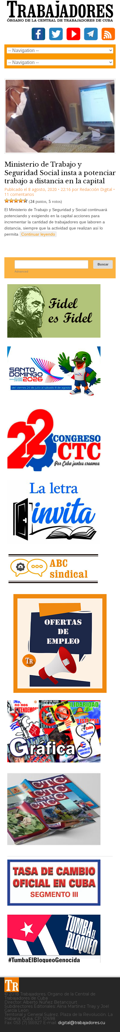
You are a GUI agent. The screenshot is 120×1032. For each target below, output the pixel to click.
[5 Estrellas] (25, 200)
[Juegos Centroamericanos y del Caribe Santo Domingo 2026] (53, 398)
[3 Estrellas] (16, 200)
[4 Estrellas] (20, 200)
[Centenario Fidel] (53, 335)
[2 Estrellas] (11, 200)
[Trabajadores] (11, 984)
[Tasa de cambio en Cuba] (53, 903)
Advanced (21, 271)
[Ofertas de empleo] (60, 643)
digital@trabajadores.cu (81, 1022)
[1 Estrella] (6, 200)
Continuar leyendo (38, 234)
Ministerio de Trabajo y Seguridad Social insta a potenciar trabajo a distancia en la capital (60, 173)
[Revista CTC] (53, 845)
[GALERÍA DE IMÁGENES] (53, 760)
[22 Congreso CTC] (53, 469)
